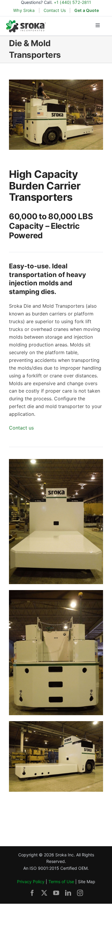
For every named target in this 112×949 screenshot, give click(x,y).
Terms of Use (61, 881)
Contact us (21, 428)
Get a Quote (86, 10)
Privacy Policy (31, 881)
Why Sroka (24, 10)
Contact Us (55, 10)
